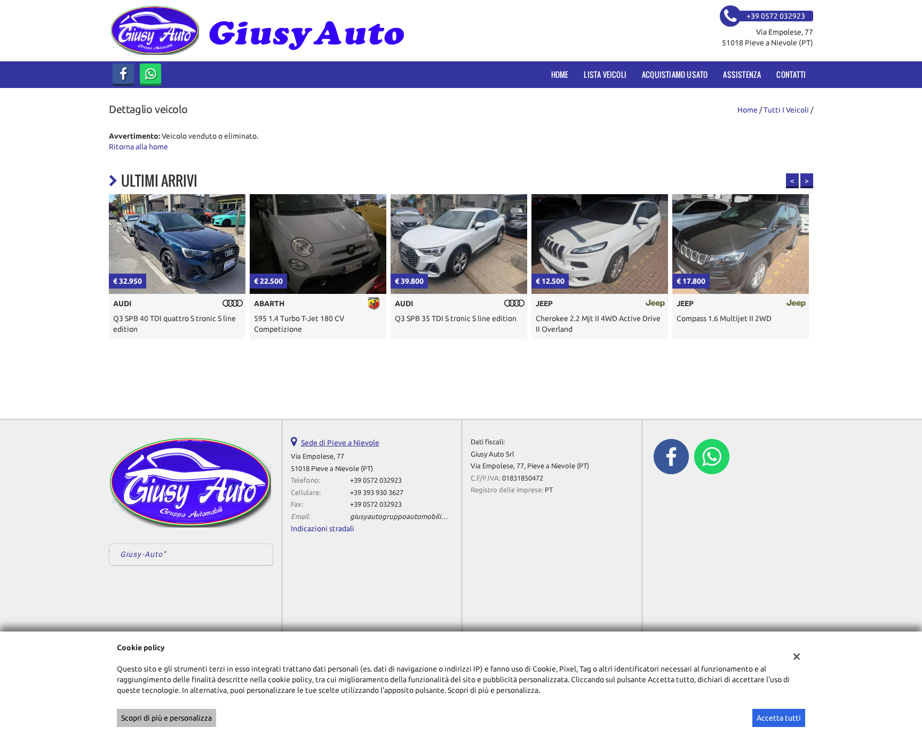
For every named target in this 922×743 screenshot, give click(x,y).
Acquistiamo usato (675, 74)
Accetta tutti (779, 718)
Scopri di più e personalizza (166, 718)
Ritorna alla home (138, 146)
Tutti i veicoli (786, 110)
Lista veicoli (605, 74)
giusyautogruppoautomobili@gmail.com (415, 517)
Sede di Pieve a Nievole (340, 442)
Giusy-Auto (141, 554)
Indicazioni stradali (322, 528)
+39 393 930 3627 (376, 493)
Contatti (791, 74)
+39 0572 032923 (376, 480)
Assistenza (742, 74)
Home (560, 74)
